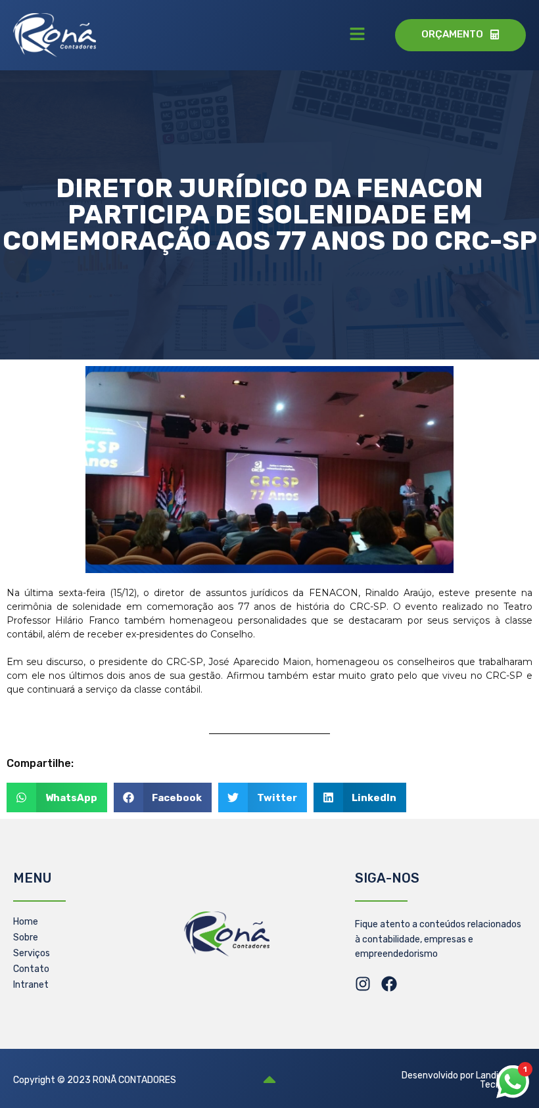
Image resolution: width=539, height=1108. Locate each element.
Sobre (25, 937)
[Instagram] (363, 984)
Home (25, 921)
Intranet (31, 984)
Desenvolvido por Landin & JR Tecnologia (464, 1080)
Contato (31, 969)
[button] (357, 34)
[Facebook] (389, 984)
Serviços (31, 953)
